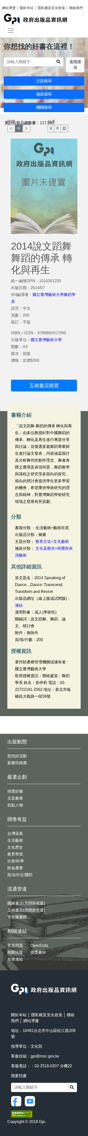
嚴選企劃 (17, 777)
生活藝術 (15, 840)
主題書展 (15, 798)
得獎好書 (15, 791)
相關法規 (15, 952)
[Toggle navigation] (11, 30)
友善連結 (15, 959)
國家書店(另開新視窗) (26, 903)
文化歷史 (15, 847)
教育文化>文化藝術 (52, 541)
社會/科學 (15, 861)
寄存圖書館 (17, 917)
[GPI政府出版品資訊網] (36, 19)
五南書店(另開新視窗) (26, 910)
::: (12, 980)
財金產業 (15, 868)
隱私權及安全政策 (51, 8)
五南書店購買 (44, 385)
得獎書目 (38, 952)
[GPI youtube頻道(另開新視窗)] (31, 1101)
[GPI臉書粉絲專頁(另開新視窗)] (17, 1101)
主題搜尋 (44, 81)
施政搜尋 (44, 94)
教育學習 (15, 854)
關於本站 (26, 8)
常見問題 (15, 945)
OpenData (39, 945)
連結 (19, 605)
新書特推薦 (17, 763)
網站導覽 (9, 8)
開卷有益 (17, 819)
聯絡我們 (76, 8)
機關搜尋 (44, 107)
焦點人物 (15, 805)
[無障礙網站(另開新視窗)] (22, 1114)
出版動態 (17, 741)
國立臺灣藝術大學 (46, 340)
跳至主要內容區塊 (13, 2)
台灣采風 (15, 833)
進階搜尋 (75, 65)
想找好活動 (17, 756)
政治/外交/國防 (20, 875)
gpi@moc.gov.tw (45, 1056)
